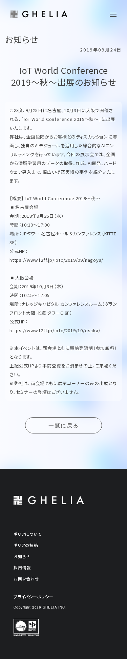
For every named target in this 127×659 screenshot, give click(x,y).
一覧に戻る (63, 425)
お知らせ (22, 556)
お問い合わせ (26, 578)
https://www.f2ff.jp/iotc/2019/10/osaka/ (54, 330)
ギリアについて (27, 534)
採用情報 (22, 567)
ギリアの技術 (26, 545)
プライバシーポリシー (34, 596)
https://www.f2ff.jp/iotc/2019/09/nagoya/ (56, 260)
